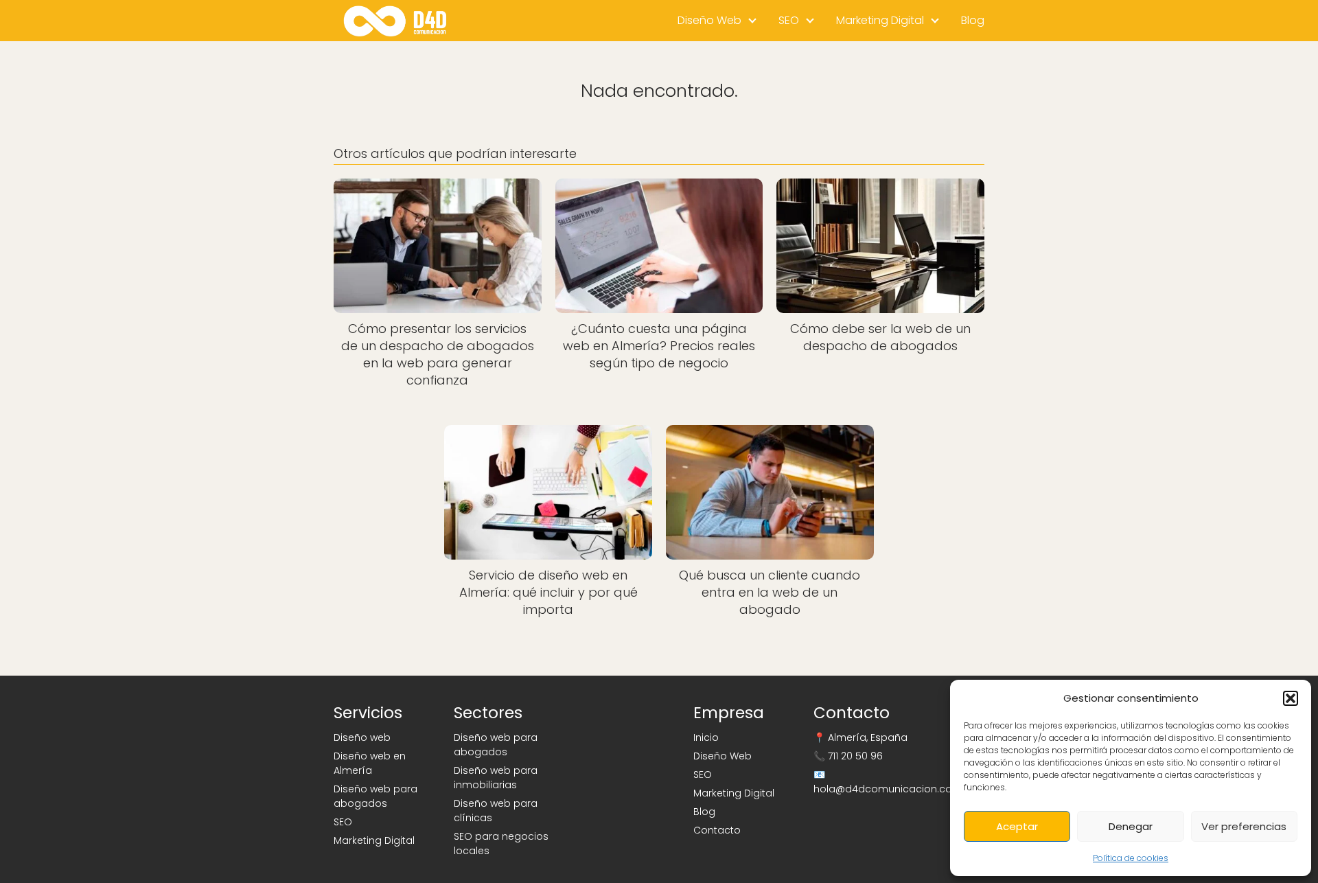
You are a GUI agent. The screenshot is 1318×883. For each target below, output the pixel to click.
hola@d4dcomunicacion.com (887, 789)
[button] (1290, 698)
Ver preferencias (1243, 826)
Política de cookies (1130, 858)
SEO (788, 20)
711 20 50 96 (855, 756)
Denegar (1131, 826)
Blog (972, 20)
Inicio (706, 737)
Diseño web (362, 737)
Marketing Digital (880, 20)
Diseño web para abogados (375, 796)
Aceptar (1017, 826)
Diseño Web (709, 20)
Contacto (717, 830)
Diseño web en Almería (370, 763)
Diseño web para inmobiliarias (495, 778)
